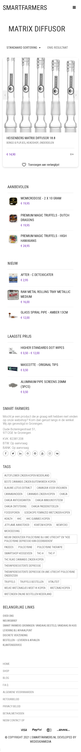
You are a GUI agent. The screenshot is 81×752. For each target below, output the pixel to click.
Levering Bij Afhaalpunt (17, 630)
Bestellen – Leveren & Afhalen (21, 640)
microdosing (12, 531)
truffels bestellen (32, 581)
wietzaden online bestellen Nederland (28, 594)
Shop (6, 671)
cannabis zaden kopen (41, 494)
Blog (6, 678)
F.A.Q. (6, 685)
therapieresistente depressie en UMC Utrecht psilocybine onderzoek (39, 573)
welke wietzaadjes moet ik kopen (24, 587)
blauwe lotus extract (18, 487)
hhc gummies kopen (38, 518)
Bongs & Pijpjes (16, 142)
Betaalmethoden (13, 713)
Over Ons (8, 615)
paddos (9, 547)
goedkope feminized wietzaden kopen (47, 512)
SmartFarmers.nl (44, 737)
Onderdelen (47, 142)
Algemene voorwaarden (18, 692)
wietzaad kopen (60, 587)
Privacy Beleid (12, 706)
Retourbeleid (11, 699)
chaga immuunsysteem (49, 500)
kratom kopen (43, 524)
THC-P (51, 553)
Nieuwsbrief (10, 620)
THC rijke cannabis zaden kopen (24, 559)
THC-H (40, 553)
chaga (63, 494)
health (8, 518)
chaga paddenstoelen (44, 506)
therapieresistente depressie (22, 565)
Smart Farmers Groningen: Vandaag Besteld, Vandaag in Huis (40, 625)
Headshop (33, 142)
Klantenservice (12, 645)
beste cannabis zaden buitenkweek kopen (30, 481)
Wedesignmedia (40, 741)
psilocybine (25, 547)
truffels (9, 581)
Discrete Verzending (15, 635)
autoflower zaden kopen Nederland (26, 475)
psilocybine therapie (50, 547)
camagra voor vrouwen (52, 487)
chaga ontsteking (15, 506)
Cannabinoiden (13, 494)
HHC (19, 518)
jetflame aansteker (16, 524)
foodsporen (12, 512)
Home (6, 664)
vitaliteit (53, 581)
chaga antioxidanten (17, 500)
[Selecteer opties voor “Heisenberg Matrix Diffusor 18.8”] (72, 154)
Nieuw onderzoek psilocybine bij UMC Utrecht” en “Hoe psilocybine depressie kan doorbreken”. (37, 539)
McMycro (62, 524)
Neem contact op (13, 720)
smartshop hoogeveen (18, 553)
